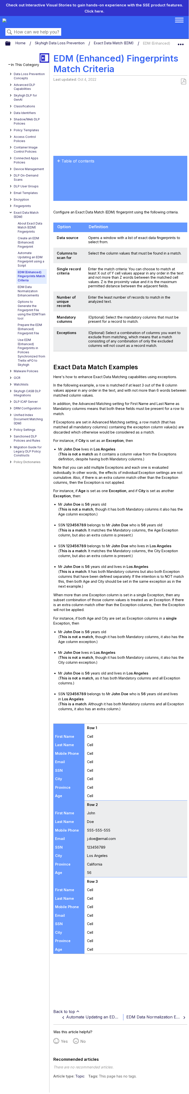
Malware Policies (26, 371)
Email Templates (26, 193)
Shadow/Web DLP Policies (27, 121)
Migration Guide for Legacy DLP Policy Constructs (28, 451)
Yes (64, 1041)
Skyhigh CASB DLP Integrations (27, 393)
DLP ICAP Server (26, 401)
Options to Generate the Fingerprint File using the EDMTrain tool (31, 310)
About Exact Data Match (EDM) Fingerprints (30, 228)
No (83, 1041)
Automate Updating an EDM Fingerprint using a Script (31, 259)
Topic (80, 1076)
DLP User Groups (26, 186)
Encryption (21, 199)
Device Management (29, 169)
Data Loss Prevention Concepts (29, 76)
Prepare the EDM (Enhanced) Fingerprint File (30, 329)
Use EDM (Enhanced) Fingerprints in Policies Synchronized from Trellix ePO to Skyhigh (31, 352)
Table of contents (77, 161)
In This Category (25, 65)
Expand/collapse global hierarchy (11, 43)
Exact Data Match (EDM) (114, 43)
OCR (17, 378)
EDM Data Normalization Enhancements (28, 291)
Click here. (94, 11)
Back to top (64, 1011)
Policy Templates (26, 130)
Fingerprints (22, 206)
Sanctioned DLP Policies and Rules (27, 438)
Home (21, 43)
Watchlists (21, 384)
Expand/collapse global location (181, 42)
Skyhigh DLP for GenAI (25, 97)
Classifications (24, 106)
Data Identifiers (25, 113)
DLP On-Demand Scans (26, 177)
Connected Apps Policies (26, 160)
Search (9, 32)
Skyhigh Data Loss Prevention (60, 43)
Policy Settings (24, 430)
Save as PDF (183, 82)
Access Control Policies (25, 139)
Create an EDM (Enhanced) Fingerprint (28, 242)
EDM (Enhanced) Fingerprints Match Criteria (31, 276)
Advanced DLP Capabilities (24, 87)
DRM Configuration (27, 408)
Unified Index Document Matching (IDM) (28, 419)
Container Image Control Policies (26, 149)
